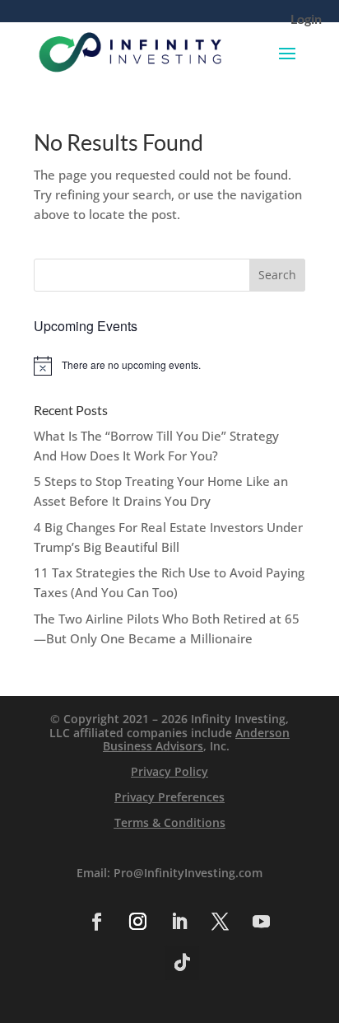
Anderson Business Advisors (196, 739)
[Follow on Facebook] (96, 921)
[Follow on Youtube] (261, 921)
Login (306, 19)
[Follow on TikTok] (182, 963)
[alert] (169, 366)
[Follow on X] (219, 921)
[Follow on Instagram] (137, 921)
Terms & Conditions (169, 822)
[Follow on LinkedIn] (178, 921)
